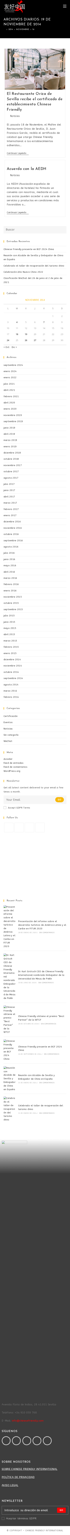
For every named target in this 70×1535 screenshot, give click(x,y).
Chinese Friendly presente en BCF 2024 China (29, 249)
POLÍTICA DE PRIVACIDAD (18, 1477)
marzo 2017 (10, 503)
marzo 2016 (10, 578)
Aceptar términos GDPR (21, 1518)
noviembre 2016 (13, 528)
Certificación (11, 716)
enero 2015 (10, 653)
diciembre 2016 (12, 521)
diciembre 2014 (12, 659)
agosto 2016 (11, 546)
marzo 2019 (10, 440)
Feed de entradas (13, 763)
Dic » (14, 347)
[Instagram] (29, 827)
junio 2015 (9, 622)
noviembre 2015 (13, 597)
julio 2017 (9, 484)
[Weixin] (36, 1440)
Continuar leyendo (18, 153)
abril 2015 (9, 634)
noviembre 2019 (13, 415)
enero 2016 (10, 590)
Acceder (8, 759)
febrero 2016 (11, 584)
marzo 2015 (10, 640)
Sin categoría (11, 735)
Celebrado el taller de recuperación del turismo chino (34, 265)
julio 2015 (9, 615)
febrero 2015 (11, 647)
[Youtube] (26, 1440)
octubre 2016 (11, 534)
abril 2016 (9, 572)
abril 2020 (9, 402)
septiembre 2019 (13, 421)
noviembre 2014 (13, 665)
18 (17, 334)
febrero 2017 (11, 509)
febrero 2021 (11, 396)
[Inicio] (4, 29)
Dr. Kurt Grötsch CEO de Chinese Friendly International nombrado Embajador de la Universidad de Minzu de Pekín (41, 975)
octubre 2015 (11, 603)
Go (59, 799)
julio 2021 (9, 384)
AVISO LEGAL (10, 1485)
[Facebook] (19, 827)
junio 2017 (9, 490)
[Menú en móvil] (64, 6)
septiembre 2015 (13, 609)
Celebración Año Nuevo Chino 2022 (23, 272)
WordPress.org (12, 771)
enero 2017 (10, 515)
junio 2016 (9, 559)
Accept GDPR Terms (19, 807)
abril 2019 (9, 434)
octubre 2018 (11, 459)
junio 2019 (9, 427)
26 (26, 340)
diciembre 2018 (12, 452)
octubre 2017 (11, 471)
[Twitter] (8, 827)
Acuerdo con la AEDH (26, 169)
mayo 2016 (10, 565)
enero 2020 (10, 409)
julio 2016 (9, 553)
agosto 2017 (11, 478)
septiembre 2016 (13, 540)
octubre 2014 (11, 672)
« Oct (7, 347)
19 (26, 334)
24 (8, 340)
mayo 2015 (10, 628)
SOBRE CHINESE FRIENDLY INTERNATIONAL (29, 1469)
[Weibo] (47, 1440)
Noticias (15, 116)
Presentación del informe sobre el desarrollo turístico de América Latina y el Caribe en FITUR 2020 (42, 925)
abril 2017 (9, 496)
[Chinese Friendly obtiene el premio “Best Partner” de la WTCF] (10, 1019)
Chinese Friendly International (44, 1530)
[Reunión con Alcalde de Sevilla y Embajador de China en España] (10, 1078)
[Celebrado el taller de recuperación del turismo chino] (10, 1109)
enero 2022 (10, 377)
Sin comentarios (46, 933)
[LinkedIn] (40, 827)
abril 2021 (9, 390)
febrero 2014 (11, 697)
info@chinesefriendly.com (28, 1420)
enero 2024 (10, 371)
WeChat (8, 741)
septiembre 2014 (13, 678)
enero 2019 (10, 446)
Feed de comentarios (16, 767)
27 (35, 340)
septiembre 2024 (13, 365)
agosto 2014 (11, 684)
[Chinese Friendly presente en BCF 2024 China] (10, 1050)
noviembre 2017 (13, 465)
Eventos (8, 722)
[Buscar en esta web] (35, 229)
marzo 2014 (10, 691)
